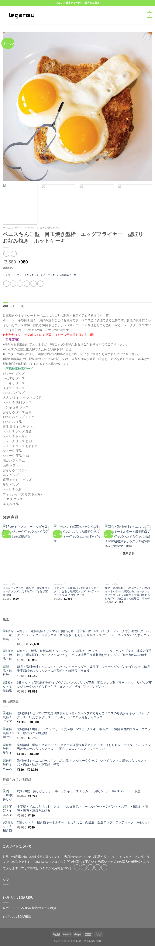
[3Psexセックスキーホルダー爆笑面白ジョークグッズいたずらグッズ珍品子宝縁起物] (26, 552)
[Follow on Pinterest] (104, 867)
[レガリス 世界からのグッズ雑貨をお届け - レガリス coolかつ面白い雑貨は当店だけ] (22, 15)
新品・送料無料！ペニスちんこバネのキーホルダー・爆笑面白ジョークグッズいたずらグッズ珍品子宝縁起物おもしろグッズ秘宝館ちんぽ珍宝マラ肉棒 (127, 593)
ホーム (7, 227)
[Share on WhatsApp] (6, 283)
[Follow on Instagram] (84, 867)
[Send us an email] (97, 867)
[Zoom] (8, 176)
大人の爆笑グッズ (50, 227)
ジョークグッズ (25, 275)
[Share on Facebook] (13, 283)
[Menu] (48, 15)
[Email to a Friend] (27, 283)
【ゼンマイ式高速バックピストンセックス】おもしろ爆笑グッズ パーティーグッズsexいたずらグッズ (77, 591)
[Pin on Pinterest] (33, 283)
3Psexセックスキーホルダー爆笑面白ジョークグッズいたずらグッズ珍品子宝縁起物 (26, 591)
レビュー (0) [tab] (17, 306)
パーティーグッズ (25, 227)
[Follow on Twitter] (91, 867)
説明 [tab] (5, 306)
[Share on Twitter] (20, 283)
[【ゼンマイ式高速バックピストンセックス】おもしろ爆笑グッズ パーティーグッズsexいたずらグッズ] (77, 552)
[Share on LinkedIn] (40, 283)
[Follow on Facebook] (77, 867)
